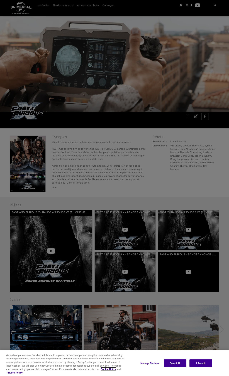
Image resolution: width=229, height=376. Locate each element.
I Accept (200, 363)
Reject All (175, 363)
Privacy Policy (15, 372)
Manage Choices (149, 363)
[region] (114, 363)
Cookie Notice (108, 369)
